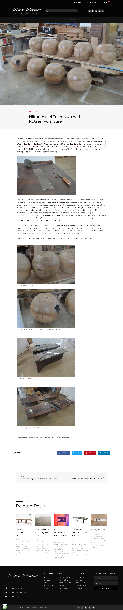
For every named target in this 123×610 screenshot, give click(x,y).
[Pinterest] (99, 10)
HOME (27, 20)
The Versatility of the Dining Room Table (42, 532)
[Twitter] (102, 10)
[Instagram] (89, 10)
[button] (63, 453)
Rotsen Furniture (52, 215)
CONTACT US (61, 20)
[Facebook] (92, 10)
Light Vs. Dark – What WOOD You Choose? (80, 532)
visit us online (60, 438)
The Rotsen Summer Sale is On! (22, 532)
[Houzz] (96, 10)
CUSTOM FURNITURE (42, 20)
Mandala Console (73, 144)
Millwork (93, 20)
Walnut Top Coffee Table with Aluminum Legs (37, 144)
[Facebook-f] (82, 607)
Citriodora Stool (95, 141)
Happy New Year (98, 530)
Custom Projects (77, 20)
